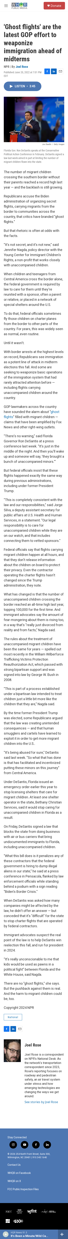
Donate (56, 5)
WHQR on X (14, 1181)
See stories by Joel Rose (41, 1102)
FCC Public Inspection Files (23, 1189)
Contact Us (14, 1164)
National (13, 1017)
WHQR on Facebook (19, 1173)
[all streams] (63, 1234)
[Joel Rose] (12, 1050)
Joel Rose (22, 67)
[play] (5, 1234)
